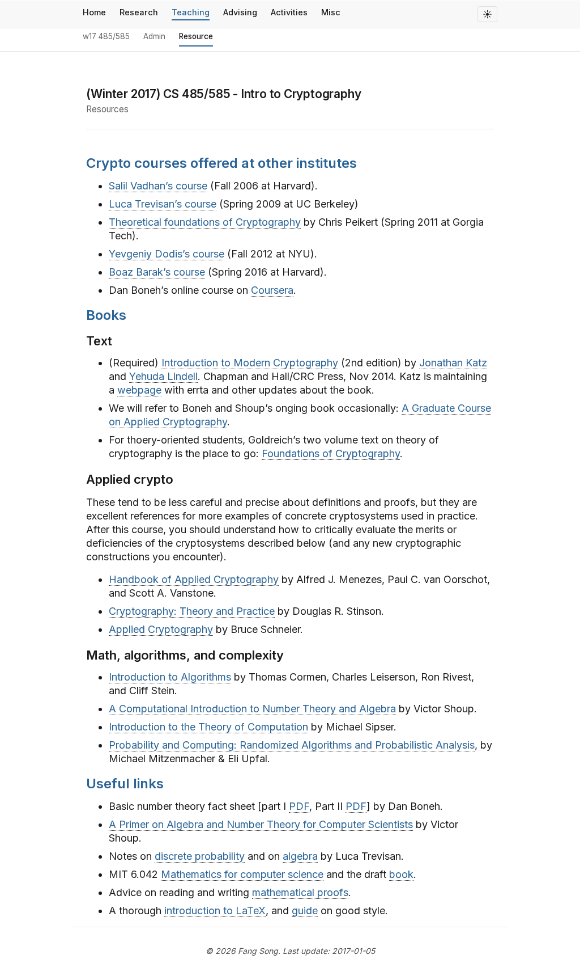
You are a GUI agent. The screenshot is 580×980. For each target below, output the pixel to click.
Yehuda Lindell (163, 376)
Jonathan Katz (453, 363)
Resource (196, 36)
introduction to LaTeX (215, 910)
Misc (330, 12)
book (401, 874)
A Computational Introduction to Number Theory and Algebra (252, 709)
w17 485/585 (106, 36)
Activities (289, 12)
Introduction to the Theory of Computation (208, 727)
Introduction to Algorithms (170, 677)
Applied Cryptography (161, 629)
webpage (139, 390)
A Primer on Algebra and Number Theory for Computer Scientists (261, 824)
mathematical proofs (300, 892)
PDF (299, 806)
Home (94, 12)
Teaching (191, 12)
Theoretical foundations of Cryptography (205, 222)
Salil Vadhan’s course (158, 186)
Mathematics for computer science (242, 874)
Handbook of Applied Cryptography (194, 579)
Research (139, 12)
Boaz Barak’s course (157, 272)
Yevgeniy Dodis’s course (166, 254)
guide (305, 910)
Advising (240, 12)
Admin (154, 36)
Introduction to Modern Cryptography (249, 363)
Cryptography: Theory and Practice (192, 611)
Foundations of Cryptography (331, 453)
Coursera (272, 290)
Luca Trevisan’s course (162, 204)
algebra (300, 856)
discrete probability (200, 856)
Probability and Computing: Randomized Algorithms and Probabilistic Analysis (292, 745)
